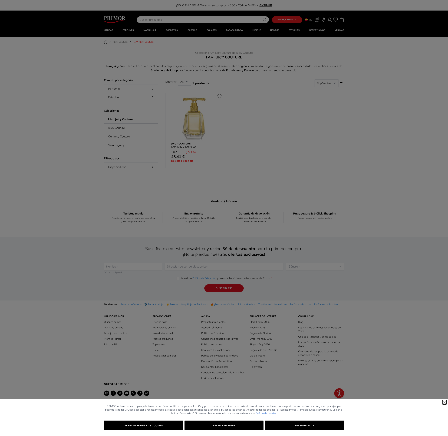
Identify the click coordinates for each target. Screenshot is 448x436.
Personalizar (304, 425)
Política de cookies (266, 413)
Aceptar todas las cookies (143, 425)
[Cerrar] (444, 402)
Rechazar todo (224, 425)
